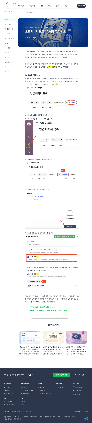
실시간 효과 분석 (8, 393)
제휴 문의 (6, 412)
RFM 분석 (41, 387)
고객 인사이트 (42, 390)
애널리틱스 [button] (33, 6)
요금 (66, 6)
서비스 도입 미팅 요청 (61, 375)
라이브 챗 (23, 401)
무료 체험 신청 (81, 6)
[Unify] (10, 2)
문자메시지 (24, 387)
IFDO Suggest (8, 401)
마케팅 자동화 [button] (21, 6)
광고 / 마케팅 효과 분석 (44, 393)
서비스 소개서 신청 (79, 375)
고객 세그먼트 (7, 387)
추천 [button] (42, 6)
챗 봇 (22, 404)
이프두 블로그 (59, 387)
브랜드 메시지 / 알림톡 (27, 390)
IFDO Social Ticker (9, 404)
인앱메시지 (7, 390)
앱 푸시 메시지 (25, 393)
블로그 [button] (58, 6)
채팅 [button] (49, 6)
